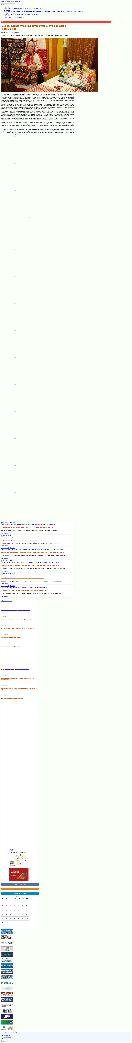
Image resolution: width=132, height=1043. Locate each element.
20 (14, 914)
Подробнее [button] (7, 10)
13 (14, 910)
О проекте (7, 1035)
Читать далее (4, 533)
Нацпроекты (7, 14)
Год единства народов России (29, 14)
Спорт (24, 8)
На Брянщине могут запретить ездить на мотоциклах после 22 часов (21, 540)
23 (27, 914)
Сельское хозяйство (59, 11)
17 (2, 914)
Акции (5, 11)
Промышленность (48, 11)
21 (18, 914)
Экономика (19, 8)
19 (10, 914)
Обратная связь (13, 17)
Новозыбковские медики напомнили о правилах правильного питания (22, 578)
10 (2, 910)
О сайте (6, 17)
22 (22, 914)
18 (6, 914)
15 (22, 910)
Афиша (10, 11)
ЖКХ (22, 11)
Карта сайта (7, 1037)
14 (18, 910)
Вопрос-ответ (16, 11)
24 (2, 918)
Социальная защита (71, 11)
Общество (7, 8)
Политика (13, 8)
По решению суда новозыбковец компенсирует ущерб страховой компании (23, 590)
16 (27, 910)
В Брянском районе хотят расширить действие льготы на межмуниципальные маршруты (27, 527)
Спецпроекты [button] (8, 13)
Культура (38, 8)
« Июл (4, 927)
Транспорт (81, 11)
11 (6, 910)
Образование (38, 11)
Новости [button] (6, 7)
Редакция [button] (6, 16)
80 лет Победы (15, 14)
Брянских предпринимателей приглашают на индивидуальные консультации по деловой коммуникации (32, 552)
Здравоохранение (28, 11)
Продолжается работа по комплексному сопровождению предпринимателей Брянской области (30, 565)
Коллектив (21, 17)
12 (10, 910)
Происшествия (31, 8)
